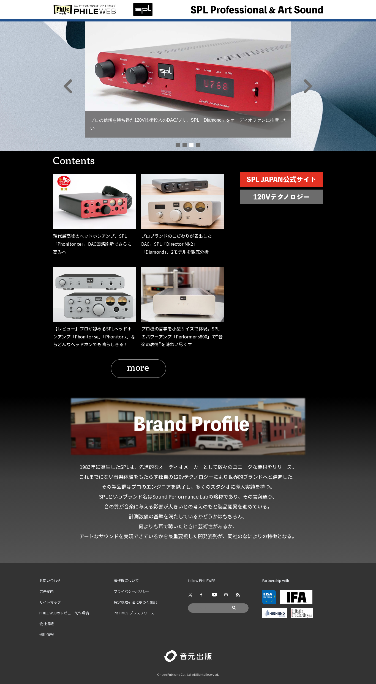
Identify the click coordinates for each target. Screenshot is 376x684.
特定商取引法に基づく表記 (135, 602)
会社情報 (46, 623)
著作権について (126, 580)
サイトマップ (50, 602)
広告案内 (46, 591)
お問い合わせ (50, 580)
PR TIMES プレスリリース (134, 612)
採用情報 (46, 634)
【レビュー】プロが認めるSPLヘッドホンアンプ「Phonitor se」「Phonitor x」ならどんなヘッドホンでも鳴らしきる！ (94, 336)
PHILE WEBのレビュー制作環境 (64, 612)
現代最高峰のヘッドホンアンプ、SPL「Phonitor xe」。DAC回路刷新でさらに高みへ (92, 243)
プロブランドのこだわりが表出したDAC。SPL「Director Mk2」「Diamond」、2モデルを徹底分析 (176, 243)
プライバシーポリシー (131, 591)
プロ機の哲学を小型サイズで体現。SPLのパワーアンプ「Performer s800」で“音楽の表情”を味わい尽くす (182, 336)
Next (284, 86)
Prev (92, 86)
